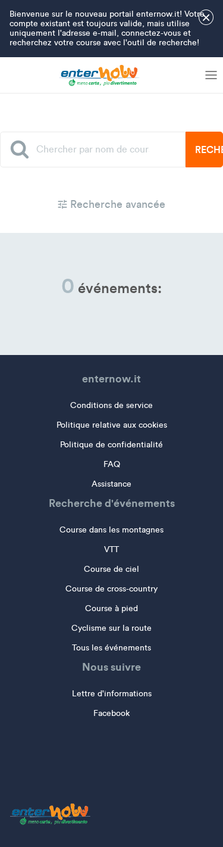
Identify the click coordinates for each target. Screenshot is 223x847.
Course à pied (111, 608)
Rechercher (209, 149)
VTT (111, 549)
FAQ (111, 464)
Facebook (111, 713)
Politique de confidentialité (111, 445)
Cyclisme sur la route (111, 628)
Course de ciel (111, 569)
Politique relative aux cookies (111, 425)
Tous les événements (111, 648)
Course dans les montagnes (111, 530)
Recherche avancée (116, 204)
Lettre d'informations (112, 694)
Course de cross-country (111, 589)
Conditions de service (111, 405)
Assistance (111, 484)
